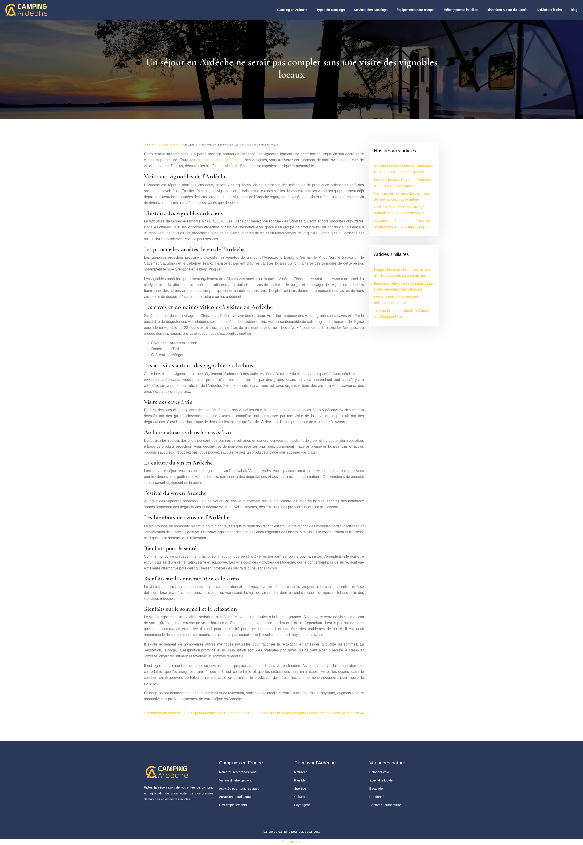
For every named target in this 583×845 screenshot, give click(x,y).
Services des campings (371, 10)
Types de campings (330, 10)
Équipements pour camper (416, 10)
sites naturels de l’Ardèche (218, 160)
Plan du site (291, 842)
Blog (574, 10)
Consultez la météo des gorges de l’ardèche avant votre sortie (310, 713)
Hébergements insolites (461, 10)
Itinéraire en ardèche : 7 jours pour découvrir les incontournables (198, 713)
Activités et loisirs (549, 10)
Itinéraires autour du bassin (507, 10)
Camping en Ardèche (292, 10)
